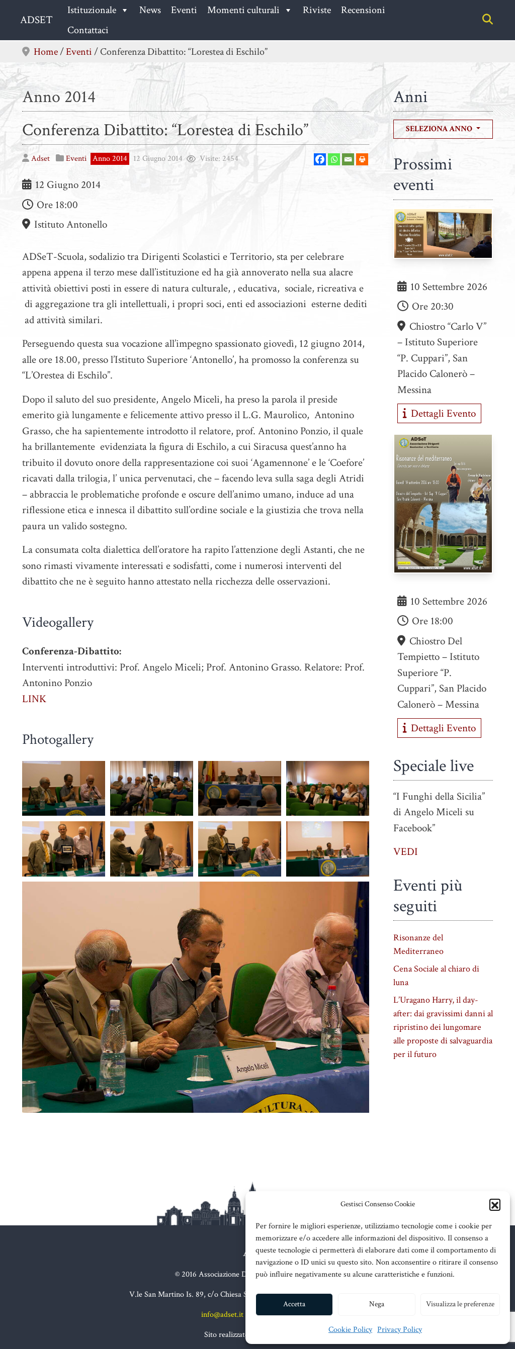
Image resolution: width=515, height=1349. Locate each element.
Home (46, 51)
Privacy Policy (399, 1329)
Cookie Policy (350, 1329)
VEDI (405, 851)
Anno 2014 (59, 96)
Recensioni (363, 10)
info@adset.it (222, 1314)
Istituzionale (91, 10)
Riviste (317, 10)
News (150, 10)
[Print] (362, 159)
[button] (495, 1204)
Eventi (184, 10)
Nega (376, 1304)
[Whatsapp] (334, 159)
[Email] (348, 159)
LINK (34, 699)
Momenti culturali (243, 10)
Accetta (294, 1304)
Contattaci (88, 30)
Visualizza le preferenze (460, 1304)
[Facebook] (320, 159)
